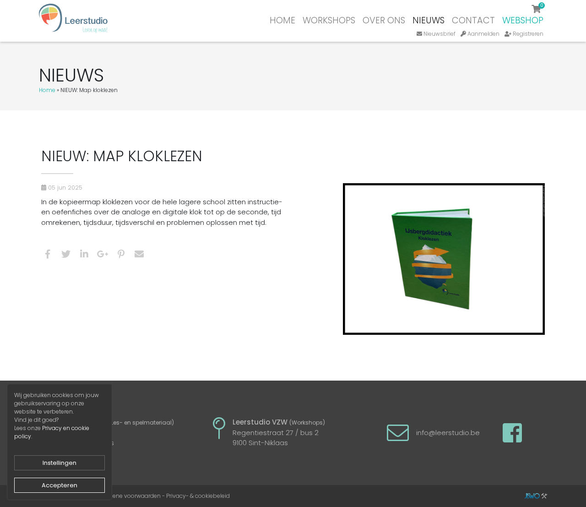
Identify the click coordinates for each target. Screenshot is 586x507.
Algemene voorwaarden (128, 496)
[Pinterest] (121, 255)
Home (282, 20)
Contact (473, 20)
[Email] (139, 255)
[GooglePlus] (103, 255)
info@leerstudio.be (448, 432)
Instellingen (59, 463)
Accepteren (59, 485)
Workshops (329, 20)
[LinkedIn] (84, 255)
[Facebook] (47, 255)
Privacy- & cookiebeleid (198, 496)
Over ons (384, 20)
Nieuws (428, 20)
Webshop (522, 20)
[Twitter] (66, 255)
